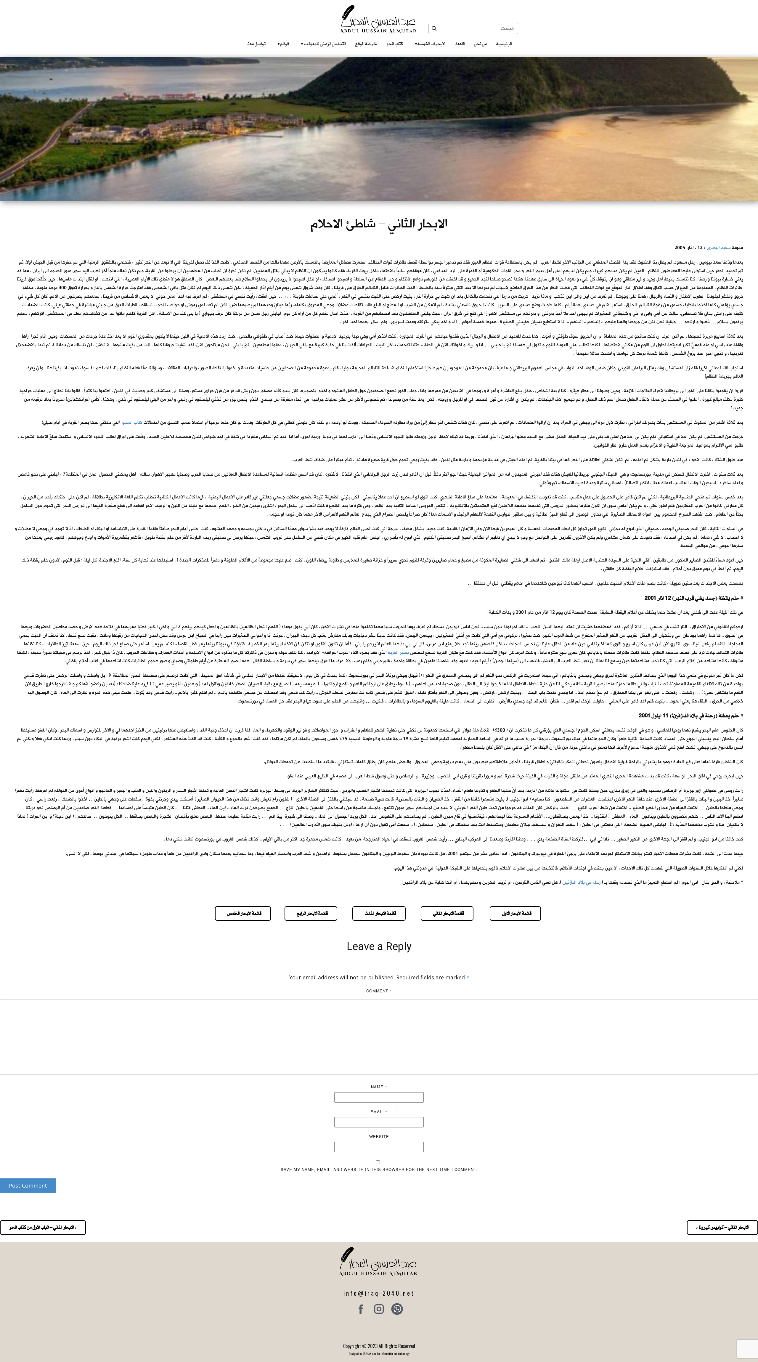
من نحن (480, 43)
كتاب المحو (394, 43)
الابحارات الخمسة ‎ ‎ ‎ (430, 43)
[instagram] (379, 1309)
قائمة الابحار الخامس (242, 913)
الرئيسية (504, 43)
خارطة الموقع (366, 43)
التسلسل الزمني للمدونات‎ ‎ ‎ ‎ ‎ (323, 43)
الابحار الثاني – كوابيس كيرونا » (722, 1227)
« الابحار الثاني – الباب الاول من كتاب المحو (42, 1227)
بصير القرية (398, 652)
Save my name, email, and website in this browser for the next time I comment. (379, 1169)
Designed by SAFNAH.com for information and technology (379, 1353)
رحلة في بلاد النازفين (581, 882)
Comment (379, 991)
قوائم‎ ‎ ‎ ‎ (283, 43)
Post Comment (28, 1185)
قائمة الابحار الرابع (311, 913)
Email (379, 1111)
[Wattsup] (397, 1309)
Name (379, 1087)
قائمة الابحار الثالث (379, 913)
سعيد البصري (719, 247)
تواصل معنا (256, 43)
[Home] (379, 19)
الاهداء (460, 43)
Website (379, 1136)
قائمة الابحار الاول (515, 913)
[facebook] (361, 1309)
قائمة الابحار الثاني (447, 913)
